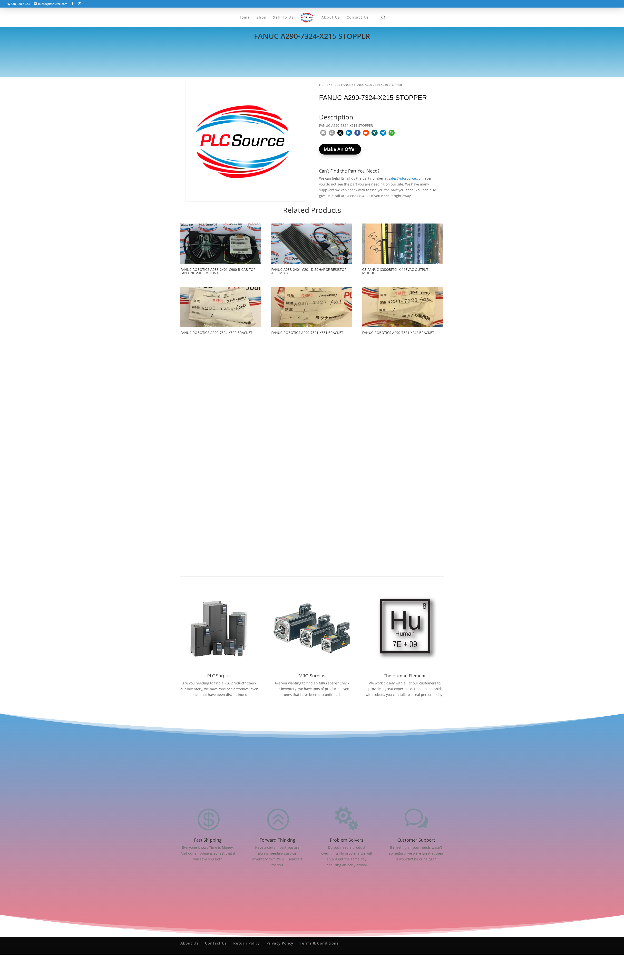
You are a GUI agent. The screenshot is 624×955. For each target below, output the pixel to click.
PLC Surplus (219, 676)
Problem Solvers (346, 840)
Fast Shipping (208, 840)
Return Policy (246, 943)
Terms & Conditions (319, 943)
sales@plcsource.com (406, 178)
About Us (189, 943)
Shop (334, 84)
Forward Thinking (277, 840)
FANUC (346, 84)
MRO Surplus (312, 676)
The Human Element (405, 676)
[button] (323, 133)
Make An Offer (340, 149)
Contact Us (216, 943)
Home (323, 84)
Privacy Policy (279, 943)
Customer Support (416, 840)
